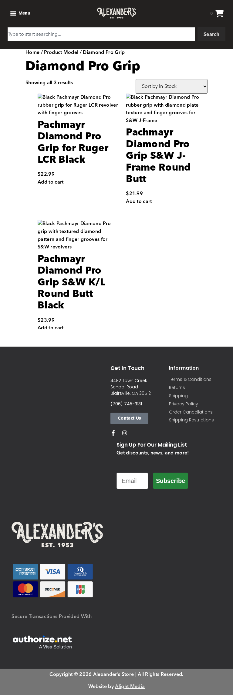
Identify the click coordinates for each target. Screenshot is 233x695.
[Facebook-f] (113, 433)
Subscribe (170, 480)
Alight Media (130, 686)
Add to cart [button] (51, 182)
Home (32, 52)
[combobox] (101, 34)
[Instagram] (124, 433)
